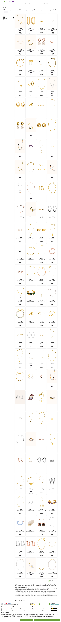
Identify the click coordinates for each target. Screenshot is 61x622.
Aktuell (43, 607)
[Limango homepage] (6, 1)
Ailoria (23, 600)
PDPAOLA (18, 600)
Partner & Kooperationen (4, 610)
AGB (11, 607)
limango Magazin (3, 609)
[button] (56, 1)
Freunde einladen (3, 608)
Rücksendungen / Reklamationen (24, 608)
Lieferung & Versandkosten (23, 607)
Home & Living (5, 18)
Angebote (33, 607)
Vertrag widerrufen (22, 610)
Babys (33, 608)
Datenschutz (12, 609)
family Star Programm (4, 607)
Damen (4, 16)
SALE (4, 19)
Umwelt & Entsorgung (23, 609)
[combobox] (49, 3)
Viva (15, 600)
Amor (21, 600)
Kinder (33, 609)
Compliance (12, 610)
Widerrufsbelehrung (13, 608)
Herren (4, 17)
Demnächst (43, 608)
